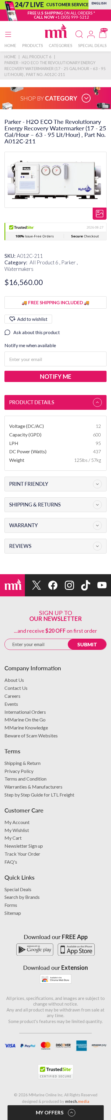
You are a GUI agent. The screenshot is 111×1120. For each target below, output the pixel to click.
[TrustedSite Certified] (55, 1071)
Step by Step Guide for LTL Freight (39, 794)
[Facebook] (49, 585)
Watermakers (18, 269)
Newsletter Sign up (23, 846)
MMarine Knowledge (26, 727)
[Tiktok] (82, 585)
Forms (10, 905)
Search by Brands (22, 897)
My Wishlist (16, 830)
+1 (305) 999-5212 (72, 17)
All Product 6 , (45, 262)
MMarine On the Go (25, 719)
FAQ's (10, 862)
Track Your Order (22, 854)
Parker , (69, 262)
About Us (14, 680)
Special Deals (17, 889)
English (99, 3)
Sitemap (12, 913)
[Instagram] (65, 585)
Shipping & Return (22, 763)
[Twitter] (33, 585)
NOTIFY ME (55, 376)
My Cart (13, 838)
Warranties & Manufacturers (33, 786)
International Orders (25, 712)
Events (11, 704)
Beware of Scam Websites (31, 735)
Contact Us (16, 688)
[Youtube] (98, 585)
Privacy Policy (18, 771)
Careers (12, 696)
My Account (17, 822)
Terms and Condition (25, 778)
